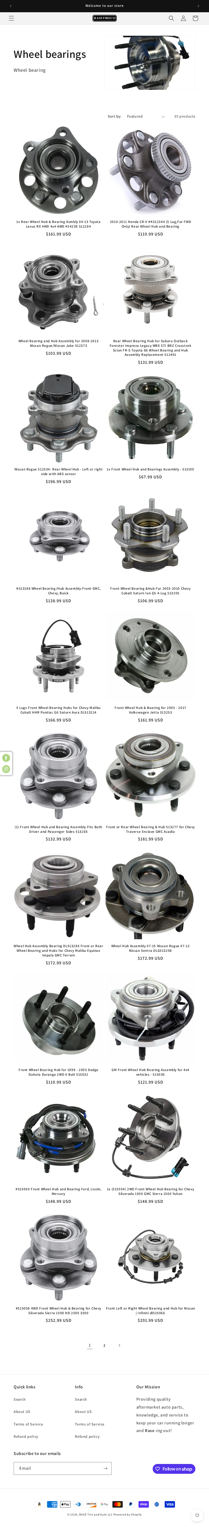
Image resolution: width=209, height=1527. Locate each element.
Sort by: (115, 116)
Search (20, 1399)
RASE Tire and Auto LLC (96, 1514)
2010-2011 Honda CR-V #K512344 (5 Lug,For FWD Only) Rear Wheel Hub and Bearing (150, 224)
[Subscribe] (105, 1468)
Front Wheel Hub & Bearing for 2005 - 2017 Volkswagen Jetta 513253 (150, 710)
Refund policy (26, 1436)
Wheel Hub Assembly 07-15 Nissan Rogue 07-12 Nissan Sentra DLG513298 (150, 948)
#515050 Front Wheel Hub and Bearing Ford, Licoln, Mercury (58, 1191)
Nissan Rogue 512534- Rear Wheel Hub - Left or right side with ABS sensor (58, 471)
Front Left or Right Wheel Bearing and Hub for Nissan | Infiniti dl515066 (150, 1310)
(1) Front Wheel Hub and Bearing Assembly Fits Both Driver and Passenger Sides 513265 (58, 829)
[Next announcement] (198, 6)
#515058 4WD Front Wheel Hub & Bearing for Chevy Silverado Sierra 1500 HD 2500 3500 (58, 1310)
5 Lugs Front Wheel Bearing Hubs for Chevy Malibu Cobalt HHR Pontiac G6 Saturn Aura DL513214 (58, 710)
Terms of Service (28, 1424)
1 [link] (90, 1345)
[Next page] (119, 1345)
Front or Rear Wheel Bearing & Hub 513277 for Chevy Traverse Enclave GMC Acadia (150, 829)
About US (22, 1411)
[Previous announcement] (11, 6)
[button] (11, 18)
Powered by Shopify (127, 1514)
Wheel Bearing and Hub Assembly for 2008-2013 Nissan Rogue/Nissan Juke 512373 (59, 343)
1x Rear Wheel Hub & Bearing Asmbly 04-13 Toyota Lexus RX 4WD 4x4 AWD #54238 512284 (58, 224)
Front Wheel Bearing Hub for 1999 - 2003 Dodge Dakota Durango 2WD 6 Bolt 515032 (59, 1072)
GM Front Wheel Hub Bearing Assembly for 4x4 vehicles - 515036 (150, 1072)
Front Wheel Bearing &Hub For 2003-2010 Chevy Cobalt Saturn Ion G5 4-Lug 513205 (150, 590)
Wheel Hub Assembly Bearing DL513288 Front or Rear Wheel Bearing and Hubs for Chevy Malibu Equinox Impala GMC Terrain (58, 951)
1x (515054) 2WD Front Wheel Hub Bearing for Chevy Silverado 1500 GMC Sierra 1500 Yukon (150, 1191)
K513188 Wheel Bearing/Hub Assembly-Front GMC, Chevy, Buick (58, 590)
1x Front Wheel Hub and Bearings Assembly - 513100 (150, 469)
